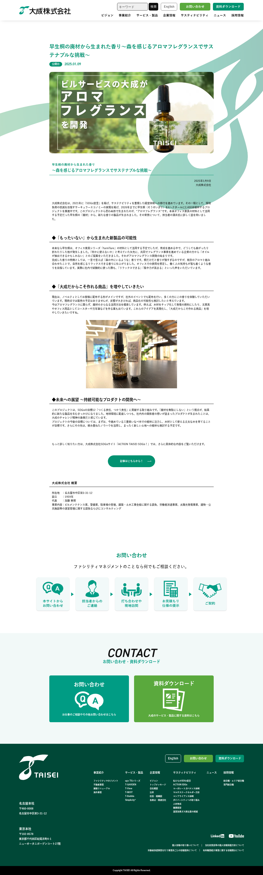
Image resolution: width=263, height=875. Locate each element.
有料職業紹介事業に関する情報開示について (223, 850)
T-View (128, 788)
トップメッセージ (158, 785)
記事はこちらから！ (131, 461)
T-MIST (129, 792)
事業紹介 (125, 15)
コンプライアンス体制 (183, 796)
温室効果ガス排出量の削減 (185, 812)
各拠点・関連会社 (158, 800)
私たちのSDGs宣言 (182, 781)
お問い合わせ (195, 6)
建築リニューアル (101, 788)
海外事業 (97, 792)
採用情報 (237, 15)
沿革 (152, 792)
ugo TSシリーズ (132, 781)
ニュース (220, 15)
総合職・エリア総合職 (233, 781)
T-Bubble (129, 796)
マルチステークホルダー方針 (186, 792)
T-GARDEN (130, 785)
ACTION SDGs (180, 785)
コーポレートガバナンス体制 (186, 788)
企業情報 (169, 15)
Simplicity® (130, 800)
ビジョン (107, 15)
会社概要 (154, 788)
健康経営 (177, 808)
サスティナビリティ (195, 15)
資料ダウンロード (228, 6)
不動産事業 (98, 785)
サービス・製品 (147, 15)
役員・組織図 (156, 796)
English (169, 6)
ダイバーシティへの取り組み (186, 800)
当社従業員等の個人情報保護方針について (224, 845)
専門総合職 (228, 785)
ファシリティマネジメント (105, 781)
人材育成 (177, 804)
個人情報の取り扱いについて (185, 845)
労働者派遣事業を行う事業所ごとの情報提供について (172, 850)
